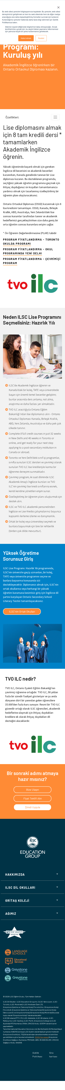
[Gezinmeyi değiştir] (55, 117)
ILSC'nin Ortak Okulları (22, 611)
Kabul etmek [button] (26, 38)
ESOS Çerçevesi (42, 1037)
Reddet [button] (41, 38)
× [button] (58, 6)
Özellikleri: (12, 117)
